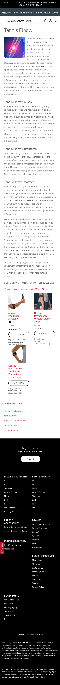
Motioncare (9, 549)
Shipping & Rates (39, 571)
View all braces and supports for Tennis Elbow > (27, 289)
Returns (35, 575)
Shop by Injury (10, 607)
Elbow (7, 496)
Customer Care (38, 568)
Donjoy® (35, 532)
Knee (6, 480)
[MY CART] (55, 21)
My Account (37, 560)
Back (6, 500)
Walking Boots (10, 511)
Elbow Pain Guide (12, 410)
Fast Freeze (37, 547)
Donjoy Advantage (40, 528)
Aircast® (35, 536)
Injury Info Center (12, 404)
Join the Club (9, 615)
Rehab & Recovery (15, 540)
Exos (34, 543)
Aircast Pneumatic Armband (13, 315)
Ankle (6, 484)
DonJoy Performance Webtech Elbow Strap (42, 317)
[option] (10, 322)
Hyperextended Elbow (14, 420)
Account (50, 20)
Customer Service (43, 555)
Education (8, 603)
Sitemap (35, 583)
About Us (36, 564)
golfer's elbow (11, 87)
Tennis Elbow (10, 415)
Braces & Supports (16, 476)
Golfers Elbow (10, 425)
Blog (6, 619)
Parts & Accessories (11, 522)
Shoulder (8, 488)
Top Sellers (2, 548)
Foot (6, 504)
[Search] (46, 21)
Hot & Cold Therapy (12, 545)
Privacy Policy (38, 587)
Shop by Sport (10, 611)
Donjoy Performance (41, 524)
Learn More (11, 595)
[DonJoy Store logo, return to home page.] (19, 20)
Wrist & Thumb (10, 492)
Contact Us (37, 579)
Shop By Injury (41, 476)
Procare (35, 539)
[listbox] (17, 322)
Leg (33, 507)
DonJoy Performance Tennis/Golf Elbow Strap (15, 370)
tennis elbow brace (24, 219)
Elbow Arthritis (11, 430)
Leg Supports (10, 507)
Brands (36, 520)
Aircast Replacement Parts (15, 531)
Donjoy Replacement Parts (15, 527)
